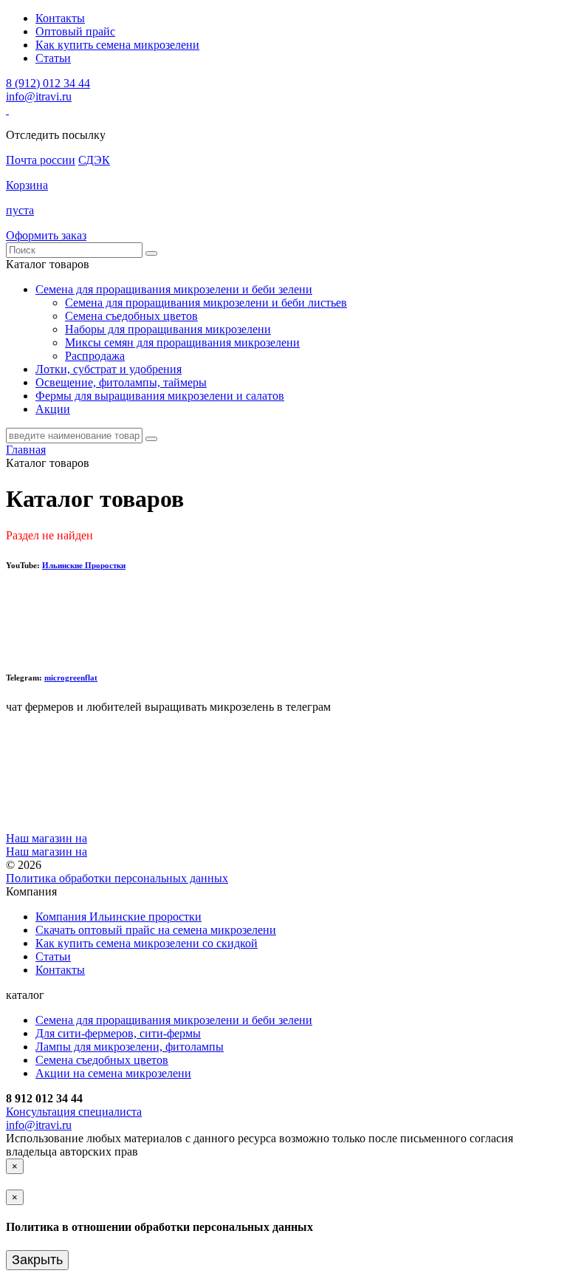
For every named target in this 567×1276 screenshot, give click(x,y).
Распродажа (95, 355)
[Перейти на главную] (7, 109)
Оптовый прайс (75, 31)
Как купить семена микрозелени (117, 44)
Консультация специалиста (74, 1111)
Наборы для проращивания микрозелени (168, 329)
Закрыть (37, 1259)
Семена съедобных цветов (131, 316)
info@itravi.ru (39, 96)
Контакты (60, 18)
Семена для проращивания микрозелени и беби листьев (206, 302)
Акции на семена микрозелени (113, 1073)
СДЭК (94, 160)
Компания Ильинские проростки (118, 916)
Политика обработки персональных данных (117, 878)
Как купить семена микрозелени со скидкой (146, 943)
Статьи (53, 58)
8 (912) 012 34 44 (48, 83)
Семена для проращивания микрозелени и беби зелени (173, 1020)
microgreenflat (70, 677)
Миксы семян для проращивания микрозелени (182, 342)
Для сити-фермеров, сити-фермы (118, 1033)
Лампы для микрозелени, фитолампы (129, 1046)
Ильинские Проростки (84, 565)
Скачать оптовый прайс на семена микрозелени (155, 930)
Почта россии (40, 160)
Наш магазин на (46, 838)
